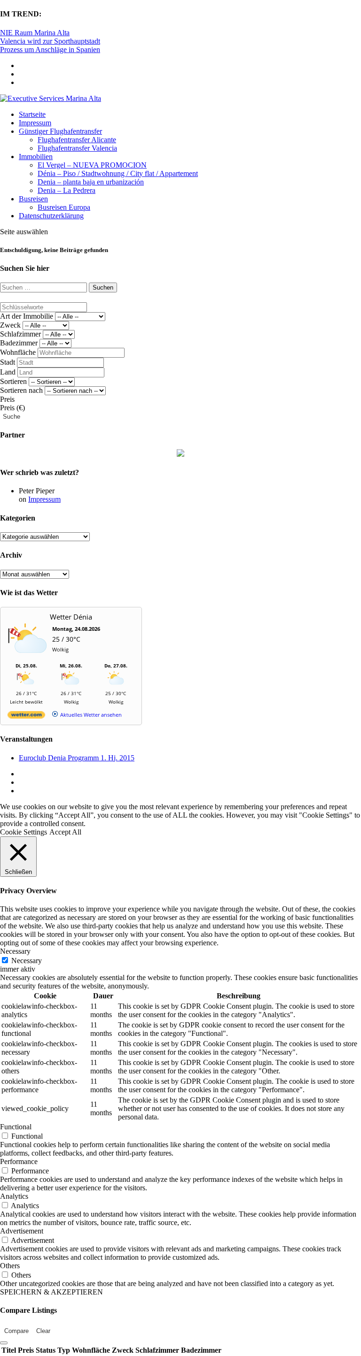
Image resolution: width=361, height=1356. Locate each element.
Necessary (26, 961)
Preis (7, 399)
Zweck (10, 325)
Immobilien (36, 157)
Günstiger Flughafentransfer (60, 131)
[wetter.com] (26, 716)
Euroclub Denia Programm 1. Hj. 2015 (76, 758)
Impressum (35, 123)
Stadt (7, 362)
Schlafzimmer (20, 334)
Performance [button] (19, 1161)
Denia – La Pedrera (66, 190)
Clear (43, 1330)
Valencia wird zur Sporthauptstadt (50, 41)
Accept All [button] (65, 832)
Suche (11, 416)
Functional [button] (15, 1127)
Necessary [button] (15, 951)
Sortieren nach (21, 390)
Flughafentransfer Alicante (77, 140)
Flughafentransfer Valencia (77, 148)
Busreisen (33, 199)
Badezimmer (19, 343)
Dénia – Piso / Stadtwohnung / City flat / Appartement (118, 173)
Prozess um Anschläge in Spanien (50, 50)
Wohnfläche (18, 352)
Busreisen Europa (64, 207)
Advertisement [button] (21, 1231)
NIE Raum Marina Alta (35, 33)
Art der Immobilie (26, 316)
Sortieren (13, 381)
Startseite (32, 114)
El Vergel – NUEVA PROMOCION (92, 165)
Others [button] (10, 1266)
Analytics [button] (14, 1196)
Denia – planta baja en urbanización (91, 182)
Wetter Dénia (71, 616)
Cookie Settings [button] (23, 832)
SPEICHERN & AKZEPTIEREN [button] (51, 1292)
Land (8, 372)
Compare (16, 1330)
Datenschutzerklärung (51, 216)
